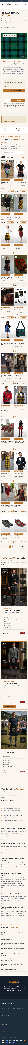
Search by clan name (7, 119)
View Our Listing (14, 993)
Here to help (5, 1031)
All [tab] (3, 157)
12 (20, 546)
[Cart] (25, 4)
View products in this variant (14, 90)
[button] (3, 162)
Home (2, 8)
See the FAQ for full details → (8, 800)
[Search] (22, 4)
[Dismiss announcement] (27, 1)
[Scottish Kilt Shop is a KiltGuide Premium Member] (14, 981)
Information (5, 1020)
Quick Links (4, 1024)
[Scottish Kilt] (14, 4)
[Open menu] (2, 4)
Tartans (5, 8)
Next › (23, 546)
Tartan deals (14, 93)
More (23, 157)
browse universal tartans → (9, 121)
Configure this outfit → (9, 637)
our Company (5, 1028)
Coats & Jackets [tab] (10, 157)
